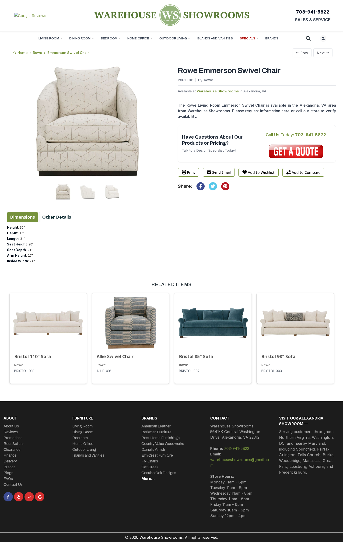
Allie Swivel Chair (115, 356)
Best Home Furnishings (160, 438)
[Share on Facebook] (200, 186)
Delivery (10, 461)
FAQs (8, 479)
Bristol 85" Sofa (196, 356)
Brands (9, 467)
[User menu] (323, 38)
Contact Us (13, 484)
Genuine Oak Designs (158, 473)
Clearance (12, 449)
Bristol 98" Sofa (278, 356)
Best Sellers (14, 444)
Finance (10, 455)
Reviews (11, 432)
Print (191, 172)
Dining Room (80, 38)
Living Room (48, 38)
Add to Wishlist (261, 172)
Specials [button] (247, 38)
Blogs (8, 473)
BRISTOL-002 (189, 371)
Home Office (138, 38)
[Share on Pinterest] (225, 186)
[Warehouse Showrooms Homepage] (171, 15)
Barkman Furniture (156, 432)
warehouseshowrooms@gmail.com (239, 462)
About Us (11, 426)
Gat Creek (149, 467)
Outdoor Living (173, 38)
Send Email (221, 172)
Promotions (13, 438)
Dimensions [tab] (22, 217)
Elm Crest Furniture (157, 455)
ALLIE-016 (104, 371)
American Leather (156, 426)
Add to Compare (306, 172)
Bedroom (109, 38)
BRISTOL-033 (24, 371)
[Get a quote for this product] (296, 151)
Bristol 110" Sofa (32, 356)
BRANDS (271, 38)
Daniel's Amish (153, 449)
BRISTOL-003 (271, 371)
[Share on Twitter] (213, 186)
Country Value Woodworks (162, 444)
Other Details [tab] (56, 217)
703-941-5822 (312, 12)
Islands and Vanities (215, 38)
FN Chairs (149, 461)
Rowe (18, 365)
